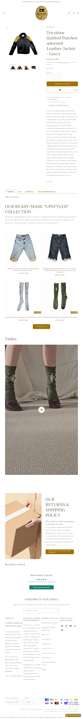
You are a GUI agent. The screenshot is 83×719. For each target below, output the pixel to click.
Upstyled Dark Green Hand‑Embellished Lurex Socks (60, 317)
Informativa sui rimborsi (65, 709)
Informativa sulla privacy (50, 709)
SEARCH (44, 669)
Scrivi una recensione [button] (41, 587)
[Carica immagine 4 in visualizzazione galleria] (33, 68)
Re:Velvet (27, 709)
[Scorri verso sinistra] (7, 68)
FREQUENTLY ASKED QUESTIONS (48, 629)
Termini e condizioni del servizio (52, 711)
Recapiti (76, 709)
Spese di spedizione (62, 62)
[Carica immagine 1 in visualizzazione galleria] (13, 68)
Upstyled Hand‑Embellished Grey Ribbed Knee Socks (23, 317)
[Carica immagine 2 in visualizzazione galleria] (20, 68)
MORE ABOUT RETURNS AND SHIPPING (60, 551)
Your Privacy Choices (49, 653)
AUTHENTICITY (47, 658)
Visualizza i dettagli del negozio (58, 105)
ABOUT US (45, 635)
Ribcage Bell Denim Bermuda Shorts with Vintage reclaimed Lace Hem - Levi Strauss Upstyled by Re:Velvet (60, 270)
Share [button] (50, 181)
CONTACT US (46, 644)
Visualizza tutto (41, 326)
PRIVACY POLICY (47, 648)
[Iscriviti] (57, 610)
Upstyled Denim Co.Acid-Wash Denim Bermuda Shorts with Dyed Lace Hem (23, 269)
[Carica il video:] (41, 410)
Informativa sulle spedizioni (70, 711)
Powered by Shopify (36, 709)
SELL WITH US (46, 639)
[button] (4, 13)
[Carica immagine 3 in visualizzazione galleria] (27, 68)
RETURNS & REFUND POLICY (48, 664)
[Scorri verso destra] (39, 68)
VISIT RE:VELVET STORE (49, 623)
